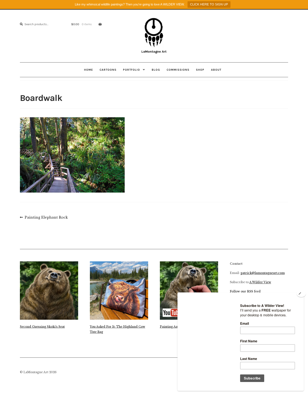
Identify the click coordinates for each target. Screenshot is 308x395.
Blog (156, 69)
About (216, 69)
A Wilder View (260, 282)
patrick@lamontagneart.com (263, 273)
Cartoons (108, 69)
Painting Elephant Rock (46, 217)
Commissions (178, 69)
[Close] (301, 293)
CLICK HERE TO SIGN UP (209, 4)
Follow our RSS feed (245, 291)
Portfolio (131, 69)
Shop (200, 69)
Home (88, 69)
